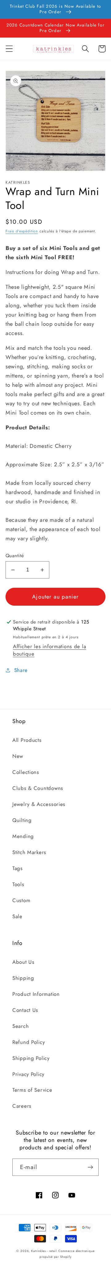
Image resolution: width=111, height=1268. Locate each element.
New (17, 756)
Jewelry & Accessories (38, 804)
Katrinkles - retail (44, 1251)
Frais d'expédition (22, 231)
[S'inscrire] (90, 1167)
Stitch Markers (29, 852)
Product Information (36, 994)
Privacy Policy (28, 1074)
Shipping (23, 978)
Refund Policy (28, 1042)
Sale (17, 916)
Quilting (22, 820)
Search (20, 1026)
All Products (27, 740)
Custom (21, 900)
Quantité (15, 555)
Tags (17, 868)
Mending (23, 836)
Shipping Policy (31, 1058)
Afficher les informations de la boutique (49, 650)
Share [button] (21, 670)
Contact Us (25, 1010)
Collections (25, 772)
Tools (18, 884)
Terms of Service (32, 1090)
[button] (9, 49)
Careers (21, 1106)
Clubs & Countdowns (37, 788)
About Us (23, 962)
